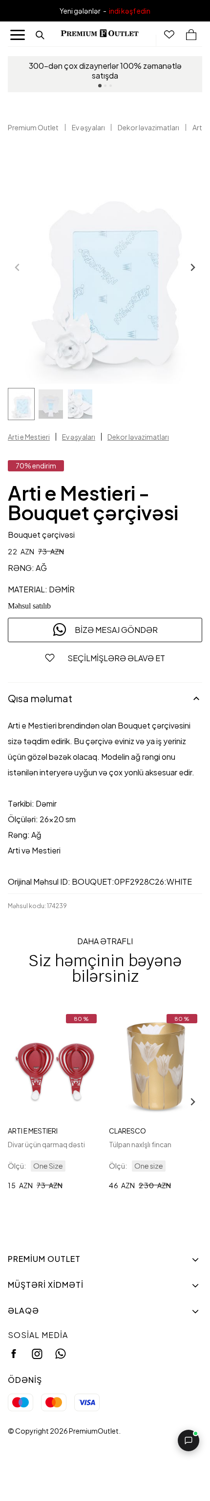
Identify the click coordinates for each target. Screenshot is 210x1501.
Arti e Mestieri (29, 437)
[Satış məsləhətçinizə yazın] (188, 1440)
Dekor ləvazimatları (148, 127)
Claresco (127, 1130)
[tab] (100, 85)
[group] (21, 404)
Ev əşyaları (88, 127)
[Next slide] (192, 267)
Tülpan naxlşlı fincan (140, 1144)
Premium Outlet (33, 127)
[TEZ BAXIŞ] (55, 1065)
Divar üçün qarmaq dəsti (46, 1144)
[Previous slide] (17, 267)
